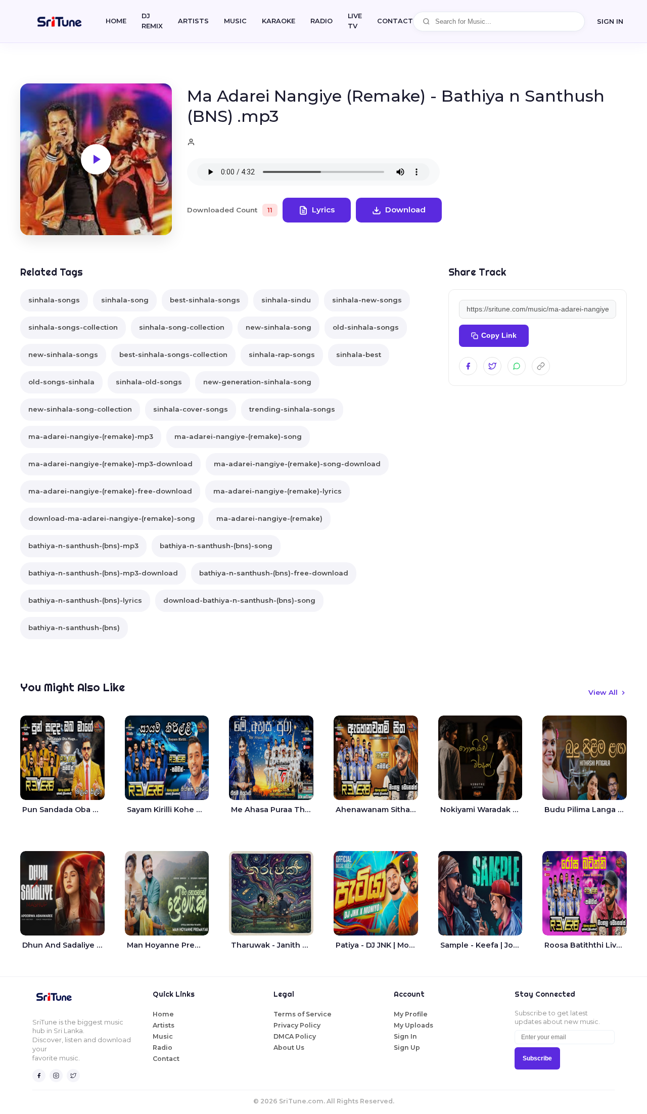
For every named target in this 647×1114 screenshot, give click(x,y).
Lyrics (323, 209)
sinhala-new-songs (367, 300)
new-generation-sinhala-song (257, 382)
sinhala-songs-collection (73, 327)
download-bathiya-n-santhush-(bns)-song (239, 600)
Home (116, 21)
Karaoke (278, 21)
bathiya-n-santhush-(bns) (74, 627)
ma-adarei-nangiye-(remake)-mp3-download (110, 464)
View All (603, 692)
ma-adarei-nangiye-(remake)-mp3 (90, 436)
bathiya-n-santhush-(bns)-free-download (273, 573)
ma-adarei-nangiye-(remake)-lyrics (277, 491)
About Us (288, 1047)
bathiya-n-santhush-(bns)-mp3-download (103, 573)
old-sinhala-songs (366, 327)
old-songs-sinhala (61, 382)
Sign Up (407, 1047)
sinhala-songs (54, 300)
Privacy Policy (296, 1025)
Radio (321, 21)
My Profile (411, 1014)
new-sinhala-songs (63, 354)
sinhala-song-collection (181, 327)
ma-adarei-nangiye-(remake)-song (238, 436)
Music (235, 21)
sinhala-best (358, 354)
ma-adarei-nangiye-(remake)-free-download (110, 491)
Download (405, 209)
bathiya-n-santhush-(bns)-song (216, 546)
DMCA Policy (294, 1036)
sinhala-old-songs (149, 382)
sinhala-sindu (286, 300)
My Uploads (413, 1025)
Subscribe (537, 1058)
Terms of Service (302, 1014)
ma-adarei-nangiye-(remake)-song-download (297, 464)
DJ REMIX (152, 21)
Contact (166, 1058)
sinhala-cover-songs (190, 409)
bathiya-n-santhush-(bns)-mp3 (83, 546)
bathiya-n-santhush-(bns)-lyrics (85, 600)
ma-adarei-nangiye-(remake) (269, 518)
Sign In (610, 21)
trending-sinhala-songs (292, 409)
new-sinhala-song (278, 327)
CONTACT (395, 21)
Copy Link (499, 335)
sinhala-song (125, 300)
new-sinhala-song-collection (80, 409)
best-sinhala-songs (205, 300)
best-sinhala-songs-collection (173, 354)
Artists (193, 21)
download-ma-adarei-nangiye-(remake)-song (111, 518)
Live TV (355, 21)
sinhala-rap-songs (282, 354)
